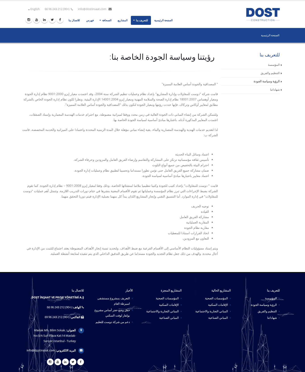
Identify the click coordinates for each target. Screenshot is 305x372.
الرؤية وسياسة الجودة (267, 81)
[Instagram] (28, 19)
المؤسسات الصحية (216, 298)
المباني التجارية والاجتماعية (211, 311)
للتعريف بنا (142, 20)
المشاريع (122, 20)
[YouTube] (36, 19)
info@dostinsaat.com (92, 9)
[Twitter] (52, 19)
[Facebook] (60, 19)
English (35, 9)
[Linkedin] (44, 19)
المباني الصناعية (218, 318)
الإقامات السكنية (218, 305)
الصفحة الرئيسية (163, 20)
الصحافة (106, 20)
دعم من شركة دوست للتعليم (113, 322)
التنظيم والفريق (270, 73)
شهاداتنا (275, 89)
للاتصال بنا (74, 20)
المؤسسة (274, 65)
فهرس (90, 20)
